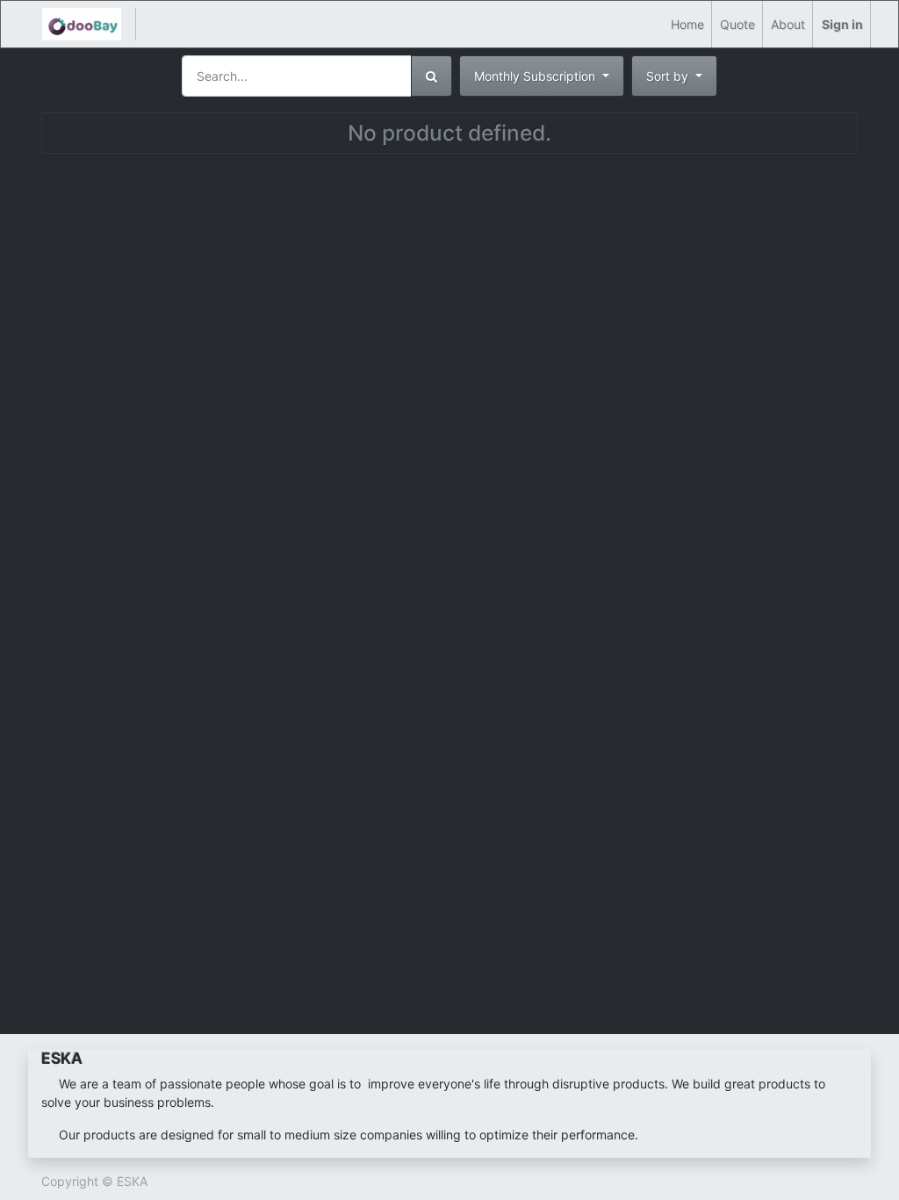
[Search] (431, 76)
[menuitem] (687, 24)
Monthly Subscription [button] (536, 76)
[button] (674, 76)
